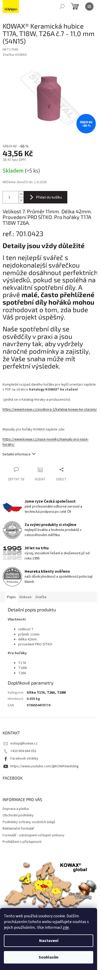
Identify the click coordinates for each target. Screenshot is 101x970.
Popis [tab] (11, 597)
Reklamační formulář (18, 828)
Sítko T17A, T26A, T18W (46, 692)
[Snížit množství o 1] (21, 200)
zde (66, 927)
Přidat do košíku (49, 197)
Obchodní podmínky (18, 815)
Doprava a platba (16, 808)
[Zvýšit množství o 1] (21, 194)
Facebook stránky (24, 758)
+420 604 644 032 (23, 751)
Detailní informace (17, 454)
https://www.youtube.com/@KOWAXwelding (44, 766)
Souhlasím (49, 957)
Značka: (15, 54)
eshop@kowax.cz (24, 743)
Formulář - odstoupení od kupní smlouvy (33, 835)
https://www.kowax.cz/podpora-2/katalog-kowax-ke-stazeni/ (50, 409)
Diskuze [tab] (25, 597)
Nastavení (48, 941)
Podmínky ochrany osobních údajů (29, 822)
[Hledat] (62, 6)
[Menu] (89, 6)
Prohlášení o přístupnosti (22, 841)
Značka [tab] (40, 597)
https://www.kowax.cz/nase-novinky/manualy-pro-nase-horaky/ (46, 442)
